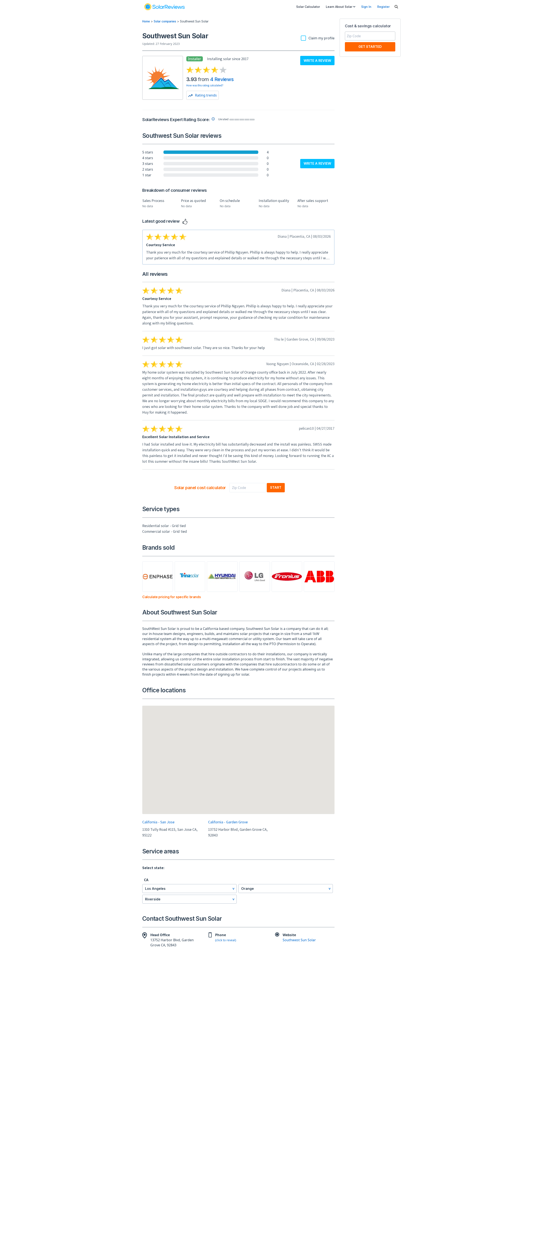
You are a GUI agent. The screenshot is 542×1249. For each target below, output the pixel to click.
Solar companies (165, 21)
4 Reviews (222, 79)
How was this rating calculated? (204, 85)
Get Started (370, 46)
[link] (164, 7)
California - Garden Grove (228, 822)
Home (146, 21)
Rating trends (205, 95)
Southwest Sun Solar (299, 940)
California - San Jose (158, 822)
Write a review (317, 60)
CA (146, 880)
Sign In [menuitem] (366, 6)
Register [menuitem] (383, 6)
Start (275, 487)
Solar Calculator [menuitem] (308, 6)
